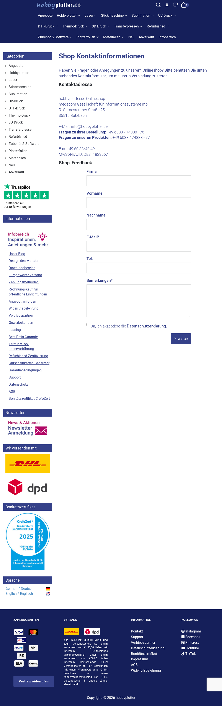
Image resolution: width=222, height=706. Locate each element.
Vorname (95, 193)
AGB (12, 392)
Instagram (192, 631)
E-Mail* (93, 237)
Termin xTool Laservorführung (21, 346)
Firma (92, 171)
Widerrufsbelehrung (24, 308)
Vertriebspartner (21, 315)
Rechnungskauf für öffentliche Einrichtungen (28, 291)
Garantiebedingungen (25, 370)
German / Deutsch (19, 589)
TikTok (190, 654)
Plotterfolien (86, 37)
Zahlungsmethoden (24, 282)
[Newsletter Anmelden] (27, 428)
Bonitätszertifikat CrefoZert (29, 398)
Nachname (96, 215)
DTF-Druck (46, 26)
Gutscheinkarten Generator (29, 363)
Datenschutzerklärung (146, 326)
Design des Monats (23, 261)
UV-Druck (165, 15)
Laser (89, 15)
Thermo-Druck (73, 26)
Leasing (15, 330)
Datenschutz (18, 384)
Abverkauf (146, 37)
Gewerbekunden (21, 323)
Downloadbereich (22, 268)
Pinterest (191, 642)
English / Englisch (19, 594)
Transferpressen (126, 26)
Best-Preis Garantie (23, 337)
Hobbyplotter (67, 15)
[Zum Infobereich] (27, 237)
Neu (131, 37)
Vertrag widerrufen (34, 681)
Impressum (139, 659)
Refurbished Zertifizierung (28, 356)
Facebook (192, 637)
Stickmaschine (112, 15)
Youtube (192, 648)
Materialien (111, 37)
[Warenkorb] (183, 6)
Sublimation (141, 15)
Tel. (90, 258)
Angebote (45, 15)
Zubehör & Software (53, 37)
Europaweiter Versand (25, 275)
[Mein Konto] (167, 6)
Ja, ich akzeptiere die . (129, 326)
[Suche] (158, 5)
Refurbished (156, 26)
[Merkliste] (175, 5)
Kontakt (137, 631)
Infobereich (167, 37)
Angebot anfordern (23, 301)
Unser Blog (17, 254)
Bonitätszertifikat (144, 654)
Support (15, 377)
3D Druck (99, 26)
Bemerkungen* (100, 280)
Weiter (182, 338)
